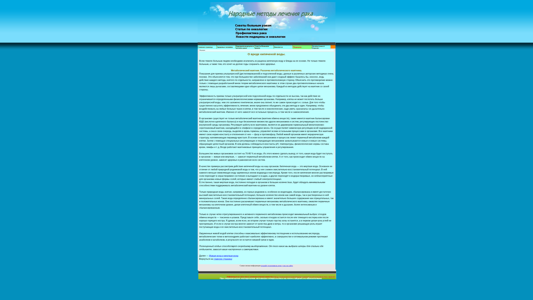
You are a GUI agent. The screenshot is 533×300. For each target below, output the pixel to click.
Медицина (202, 50)
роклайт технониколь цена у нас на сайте (277, 266)
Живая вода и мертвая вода (223, 256)
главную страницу (223, 259)
